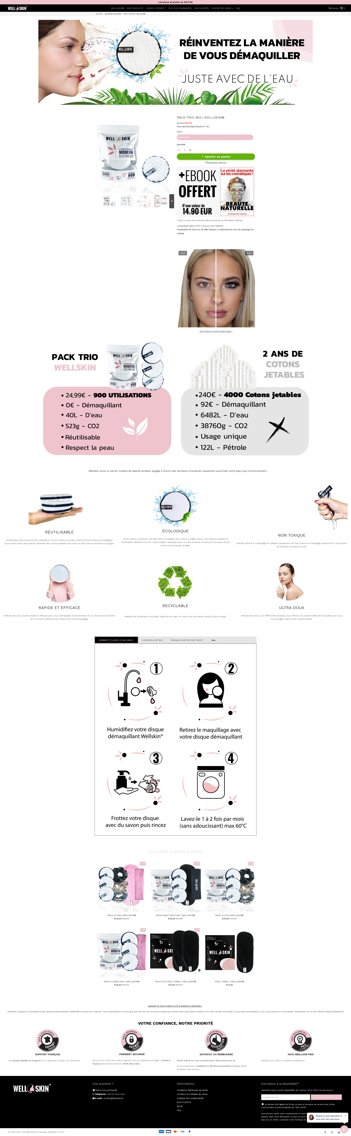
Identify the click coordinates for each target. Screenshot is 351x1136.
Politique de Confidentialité (190, 1098)
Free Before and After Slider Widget (217, 332)
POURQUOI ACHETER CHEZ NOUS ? (187, 640)
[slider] (216, 288)
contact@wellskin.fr (114, 1098)
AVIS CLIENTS (201, 8)
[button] (250, 323)
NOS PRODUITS (135, 8)
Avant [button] (182, 253)
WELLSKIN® (117, 8)
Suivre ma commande (106, 1090)
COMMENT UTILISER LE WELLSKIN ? (116, 640)
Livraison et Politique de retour (192, 1094)
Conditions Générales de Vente (192, 1090)
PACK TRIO (183, 137)
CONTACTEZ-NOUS (221, 8)
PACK (179, 132)
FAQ (238, 8)
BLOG (179, 1106)
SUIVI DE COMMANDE (180, 8)
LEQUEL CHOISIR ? (156, 8)
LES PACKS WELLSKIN (113, 14)
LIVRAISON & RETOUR (152, 640)
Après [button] (249, 253)
